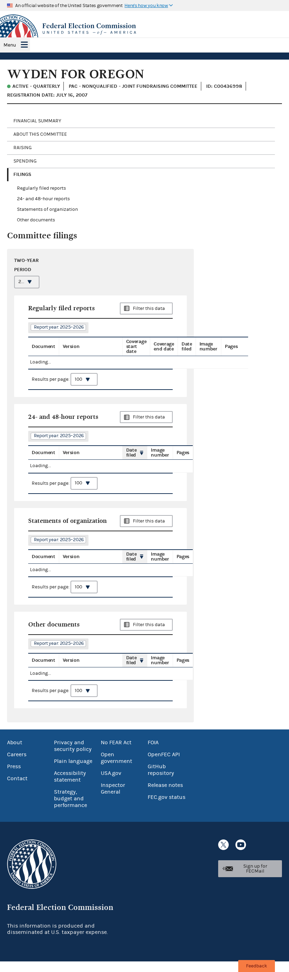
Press (14, 766)
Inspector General (113, 788)
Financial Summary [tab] (37, 121)
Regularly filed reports (41, 188)
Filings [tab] (22, 174)
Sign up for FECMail (255, 868)
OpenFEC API (164, 754)
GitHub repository (161, 769)
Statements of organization (47, 209)
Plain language (73, 761)
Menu (10, 45)
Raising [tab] (22, 148)
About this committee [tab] (40, 134)
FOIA (153, 742)
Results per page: (51, 379)
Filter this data (149, 308)
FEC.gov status (166, 797)
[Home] (144, 29)
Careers (16, 754)
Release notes (165, 785)
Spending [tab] (25, 161)
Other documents (36, 220)
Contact (17, 778)
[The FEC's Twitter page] (223, 844)
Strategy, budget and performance (70, 798)
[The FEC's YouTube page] (240, 844)
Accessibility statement (70, 776)
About (14, 742)
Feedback (256, 966)
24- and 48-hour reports (43, 199)
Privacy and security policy (73, 745)
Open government (116, 757)
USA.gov (111, 773)
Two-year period (26, 264)
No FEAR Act (116, 742)
